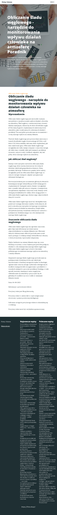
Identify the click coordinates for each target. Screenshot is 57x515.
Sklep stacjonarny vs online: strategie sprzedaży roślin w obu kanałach (47, 493)
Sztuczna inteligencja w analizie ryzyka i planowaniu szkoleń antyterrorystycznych (28, 360)
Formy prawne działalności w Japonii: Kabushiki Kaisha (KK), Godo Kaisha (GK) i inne (47, 468)
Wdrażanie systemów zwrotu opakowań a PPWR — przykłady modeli (28, 349)
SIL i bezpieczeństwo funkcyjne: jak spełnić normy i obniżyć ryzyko (47, 336)
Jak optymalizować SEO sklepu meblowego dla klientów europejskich (45, 434)
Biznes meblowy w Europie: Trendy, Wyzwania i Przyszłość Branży (46, 429)
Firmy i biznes (7, 2)
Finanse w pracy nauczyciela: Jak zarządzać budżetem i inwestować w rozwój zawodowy (47, 416)
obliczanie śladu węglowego (18, 93)
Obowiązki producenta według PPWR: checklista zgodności (27, 354)
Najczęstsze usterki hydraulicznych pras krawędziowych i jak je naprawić (45, 353)
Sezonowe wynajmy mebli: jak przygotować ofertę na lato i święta (47, 370)
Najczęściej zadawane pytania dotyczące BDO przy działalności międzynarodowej (47, 455)
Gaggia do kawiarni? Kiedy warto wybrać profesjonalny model (28, 422)
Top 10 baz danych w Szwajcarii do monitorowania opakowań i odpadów (28, 452)
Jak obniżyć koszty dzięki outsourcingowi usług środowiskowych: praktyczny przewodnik (28, 398)
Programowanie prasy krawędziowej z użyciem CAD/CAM (27, 497)
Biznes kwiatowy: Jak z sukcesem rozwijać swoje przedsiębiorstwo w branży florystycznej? (47, 499)
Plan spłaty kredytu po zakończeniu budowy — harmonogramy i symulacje (47, 365)
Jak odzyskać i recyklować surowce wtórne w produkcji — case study (28, 479)
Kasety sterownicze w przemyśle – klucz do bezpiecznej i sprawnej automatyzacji (26, 342)
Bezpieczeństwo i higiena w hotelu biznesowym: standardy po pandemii (47, 325)
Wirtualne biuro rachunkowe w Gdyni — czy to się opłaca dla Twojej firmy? (47, 388)
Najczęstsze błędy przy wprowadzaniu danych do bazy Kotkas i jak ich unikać (27, 458)
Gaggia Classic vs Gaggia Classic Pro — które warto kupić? (27, 427)
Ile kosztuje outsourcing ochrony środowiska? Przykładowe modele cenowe (28, 379)
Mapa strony (5, 326)
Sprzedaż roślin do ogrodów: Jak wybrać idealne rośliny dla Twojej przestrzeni (47, 488)
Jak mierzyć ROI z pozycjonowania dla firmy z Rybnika (47, 409)
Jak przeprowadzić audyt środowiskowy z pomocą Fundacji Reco (27, 331)
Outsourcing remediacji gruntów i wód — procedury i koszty (28, 374)
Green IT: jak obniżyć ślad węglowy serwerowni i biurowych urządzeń (27, 384)
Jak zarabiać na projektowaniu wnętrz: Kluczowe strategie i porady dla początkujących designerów (47, 476)
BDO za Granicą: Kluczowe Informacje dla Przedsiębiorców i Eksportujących (46, 448)
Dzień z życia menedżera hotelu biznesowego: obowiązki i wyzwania (46, 331)
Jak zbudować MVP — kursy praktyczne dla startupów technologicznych (46, 393)
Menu (51, 2)
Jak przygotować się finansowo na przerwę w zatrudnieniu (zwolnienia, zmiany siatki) (46, 423)
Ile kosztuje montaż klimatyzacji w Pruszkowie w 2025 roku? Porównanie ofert (28, 474)
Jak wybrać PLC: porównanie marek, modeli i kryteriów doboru (47, 342)
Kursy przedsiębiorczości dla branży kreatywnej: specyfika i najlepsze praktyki (47, 399)
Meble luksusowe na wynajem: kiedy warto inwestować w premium (46, 375)
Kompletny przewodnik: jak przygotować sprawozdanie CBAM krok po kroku (28, 440)
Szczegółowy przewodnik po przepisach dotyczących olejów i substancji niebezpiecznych (28, 485)
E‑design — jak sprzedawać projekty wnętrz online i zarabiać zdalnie (46, 482)
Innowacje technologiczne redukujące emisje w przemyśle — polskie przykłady (27, 416)
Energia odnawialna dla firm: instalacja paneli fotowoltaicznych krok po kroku (28, 391)
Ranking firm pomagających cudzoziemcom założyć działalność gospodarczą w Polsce (47, 441)
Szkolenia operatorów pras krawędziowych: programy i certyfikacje (28, 491)
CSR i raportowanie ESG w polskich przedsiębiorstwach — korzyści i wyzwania (28, 409)
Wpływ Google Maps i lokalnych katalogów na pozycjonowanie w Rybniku (46, 404)
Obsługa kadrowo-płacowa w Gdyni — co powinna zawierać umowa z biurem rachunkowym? (47, 382)
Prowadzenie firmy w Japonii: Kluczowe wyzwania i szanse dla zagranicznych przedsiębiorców (47, 462)
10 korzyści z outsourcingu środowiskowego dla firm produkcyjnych (27, 404)
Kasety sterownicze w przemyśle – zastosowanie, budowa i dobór (27, 336)
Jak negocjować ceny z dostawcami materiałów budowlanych (46, 359)
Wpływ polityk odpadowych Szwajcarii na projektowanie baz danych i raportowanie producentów (28, 446)
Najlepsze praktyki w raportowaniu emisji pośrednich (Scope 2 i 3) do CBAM (27, 433)
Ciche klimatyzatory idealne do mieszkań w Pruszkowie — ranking (28, 468)
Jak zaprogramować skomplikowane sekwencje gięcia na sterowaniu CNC (46, 347)
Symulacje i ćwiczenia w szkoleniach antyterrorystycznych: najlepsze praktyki (27, 367)
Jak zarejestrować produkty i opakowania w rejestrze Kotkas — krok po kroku (28, 463)
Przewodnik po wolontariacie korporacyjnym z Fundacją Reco (28, 325)
